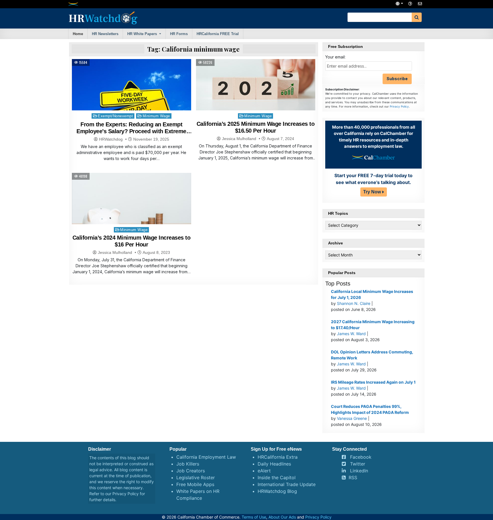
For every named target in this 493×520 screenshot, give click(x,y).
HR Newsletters (105, 34)
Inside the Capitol (277, 477)
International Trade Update (287, 484)
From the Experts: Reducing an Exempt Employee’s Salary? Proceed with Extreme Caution (131, 131)
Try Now (372, 191)
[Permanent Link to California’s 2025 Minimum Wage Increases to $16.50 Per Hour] (255, 103)
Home (78, 34)
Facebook (360, 457)
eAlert (264, 471)
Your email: (335, 56)
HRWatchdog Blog (277, 491)
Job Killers (187, 464)
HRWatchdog (111, 139)
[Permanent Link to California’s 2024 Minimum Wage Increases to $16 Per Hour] (131, 217)
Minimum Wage (156, 116)
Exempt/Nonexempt (115, 116)
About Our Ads (282, 517)
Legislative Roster (195, 477)
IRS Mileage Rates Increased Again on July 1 (373, 382)
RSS (353, 477)
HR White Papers (142, 34)
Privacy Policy (399, 106)
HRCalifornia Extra (278, 457)
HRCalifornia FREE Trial (218, 34)
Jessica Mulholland (239, 139)
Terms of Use (254, 517)
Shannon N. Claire (353, 303)
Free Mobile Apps (195, 484)
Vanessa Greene (352, 418)
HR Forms (179, 34)
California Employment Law (206, 457)
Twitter (357, 464)
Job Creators (190, 471)
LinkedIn (359, 471)
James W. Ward (351, 333)
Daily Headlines (274, 464)
